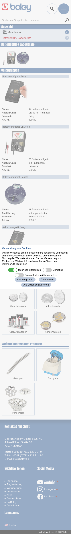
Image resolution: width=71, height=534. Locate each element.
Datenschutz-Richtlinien (14, 264)
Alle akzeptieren (25, 279)
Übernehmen (47, 279)
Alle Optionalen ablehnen (36, 285)
